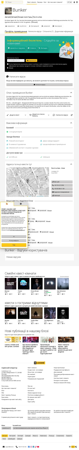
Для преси (31, 399)
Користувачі (31, 376)
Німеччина (43, 436)
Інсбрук (46, 293)
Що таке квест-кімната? (55, 2)
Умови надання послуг (34, 393)
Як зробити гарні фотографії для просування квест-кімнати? (63, 411)
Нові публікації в (27, 331)
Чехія (4, 439)
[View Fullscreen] (8, 175)
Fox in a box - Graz (58, 168)
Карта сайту (31, 402)
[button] (8, 169)
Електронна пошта (13, 58)
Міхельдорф (60, 321)
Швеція (19, 439)
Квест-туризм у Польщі (9, 395)
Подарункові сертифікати (61, 370)
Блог (45, 2)
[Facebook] (29, 447)
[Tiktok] (36, 447)
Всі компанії (31, 374)
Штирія (14, 17)
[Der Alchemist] (63, 283)
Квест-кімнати (31, 2)
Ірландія (27, 436)
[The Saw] (23, 313)
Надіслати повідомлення (61, 192)
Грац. (33, 208)
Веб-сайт (56, 182)
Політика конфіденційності (36, 395)
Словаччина (60, 436)
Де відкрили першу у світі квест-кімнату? (11, 411)
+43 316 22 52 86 (59, 185)
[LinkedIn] (33, 447)
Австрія (8, 17)
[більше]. (34, 22)
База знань (5, 397)
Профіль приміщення (16, 32)
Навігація (57, 195)
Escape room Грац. (25, 17)
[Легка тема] (70, 447)
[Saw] (63, 313)
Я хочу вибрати (14, 240)
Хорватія (69, 436)
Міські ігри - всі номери (35, 372)
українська (5, 428)
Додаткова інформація (64, 32)
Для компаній (58, 372)
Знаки (28, 213)
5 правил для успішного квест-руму (12, 417)
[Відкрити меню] (77, 2)
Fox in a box (37, 17)
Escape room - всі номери (35, 370)
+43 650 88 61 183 (59, 188)
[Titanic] (23, 283)
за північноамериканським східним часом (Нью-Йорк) (30, 428)
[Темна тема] (76, 447)
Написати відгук (34, 32)
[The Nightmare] (50, 313)
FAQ (3, 393)
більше (49, 210)
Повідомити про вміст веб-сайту (11, 399)
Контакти (31, 390)
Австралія (12, 436)
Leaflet (29, 196)
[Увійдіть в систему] (74, 2)
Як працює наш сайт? (34, 397)
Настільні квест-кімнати (61, 378)
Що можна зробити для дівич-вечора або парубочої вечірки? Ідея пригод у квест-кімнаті (39, 412)
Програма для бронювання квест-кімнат (64, 375)
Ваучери (39, 2)
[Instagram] (31, 447)
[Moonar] (10, 283)
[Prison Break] (37, 283)
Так (14, 245)
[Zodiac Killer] (37, 313)
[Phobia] (50, 283)
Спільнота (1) (48, 32)
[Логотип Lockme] (2, 2)
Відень (59, 292)
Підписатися (32, 60)
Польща (51, 436)
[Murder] (10, 313)
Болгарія (20, 436)
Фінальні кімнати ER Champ (62, 383)
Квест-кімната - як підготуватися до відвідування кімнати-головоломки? (39, 418)
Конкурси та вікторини (61, 380)
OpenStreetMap (40, 196)
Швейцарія (11, 439)
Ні (14, 236)
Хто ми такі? (31, 388)
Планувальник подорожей (36, 379)
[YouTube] (38, 447)
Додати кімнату (64, 276)
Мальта (35, 436)
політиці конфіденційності (17, 230)
